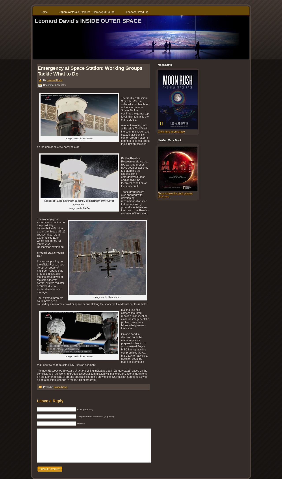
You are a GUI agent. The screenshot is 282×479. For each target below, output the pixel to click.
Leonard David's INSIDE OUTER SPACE (88, 21)
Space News (60, 387)
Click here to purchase (171, 131)
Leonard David (54, 80)
